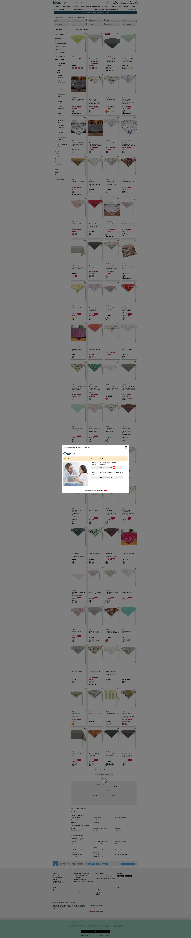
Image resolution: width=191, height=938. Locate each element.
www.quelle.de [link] (94, 490)
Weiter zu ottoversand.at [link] (105, 477)
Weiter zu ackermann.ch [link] (105, 467)
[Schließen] (126, 447)
